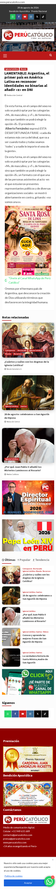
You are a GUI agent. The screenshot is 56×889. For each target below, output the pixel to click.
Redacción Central (14, 95)
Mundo (23, 69)
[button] (5, 55)
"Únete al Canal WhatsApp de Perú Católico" (30, 280)
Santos (24, 406)
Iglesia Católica (11, 69)
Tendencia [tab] (42, 560)
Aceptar (28, 883)
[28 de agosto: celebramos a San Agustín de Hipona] (28, 392)
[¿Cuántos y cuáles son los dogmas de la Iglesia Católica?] (28, 340)
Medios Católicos (13, 474)
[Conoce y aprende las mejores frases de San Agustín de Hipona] (11, 637)
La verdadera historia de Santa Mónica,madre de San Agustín (36, 659)
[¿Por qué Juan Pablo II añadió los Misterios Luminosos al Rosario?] (28, 445)
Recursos (18, 354)
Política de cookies (14, 876)
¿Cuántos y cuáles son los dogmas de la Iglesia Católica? (36, 578)
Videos (46, 632)
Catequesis (10, 350)
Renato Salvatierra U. (14, 369)
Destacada (22, 350)
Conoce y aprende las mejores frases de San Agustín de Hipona (34, 638)
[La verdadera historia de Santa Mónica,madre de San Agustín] (11, 657)
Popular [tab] (24, 560)
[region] (28, 873)
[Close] (53, 860)
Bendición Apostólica (19, 11)
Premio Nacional (39, 11)
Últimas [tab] (9, 560)
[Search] (51, 55)
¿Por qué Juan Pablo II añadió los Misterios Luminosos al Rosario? (34, 618)
